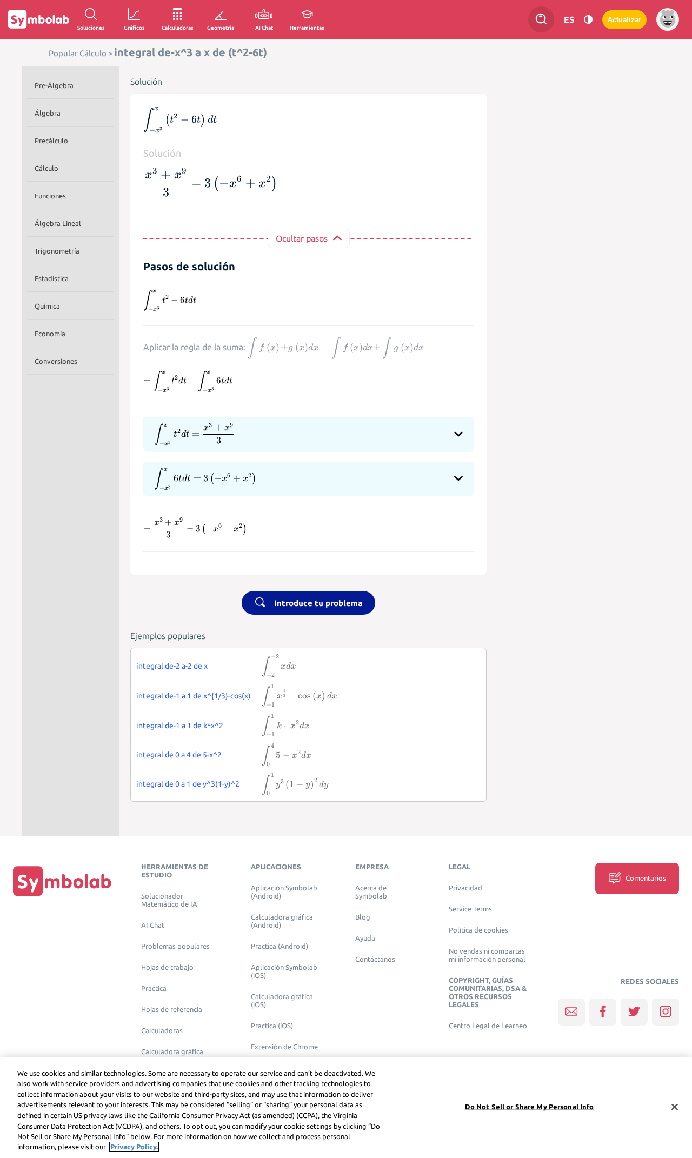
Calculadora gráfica (172, 1052)
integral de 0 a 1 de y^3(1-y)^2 (187, 784)
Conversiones (56, 361)
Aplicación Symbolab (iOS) (284, 971)
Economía (50, 333)
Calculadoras (162, 1031)
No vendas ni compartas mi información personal (487, 955)
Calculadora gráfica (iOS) (282, 1001)
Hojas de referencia (171, 1010)
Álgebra (48, 113)
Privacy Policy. (134, 1146)
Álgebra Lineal (58, 223)
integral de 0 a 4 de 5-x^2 (179, 754)
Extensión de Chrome (284, 1047)
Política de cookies (478, 930)
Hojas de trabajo (167, 967)
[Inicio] (62, 881)
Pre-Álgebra (54, 85)
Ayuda (365, 938)
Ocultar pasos (302, 238)
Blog (362, 917)
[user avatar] (667, 19)
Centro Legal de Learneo (488, 1026)
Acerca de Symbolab (371, 892)
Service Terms (470, 909)
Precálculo (51, 140)
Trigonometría (57, 251)
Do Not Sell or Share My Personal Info (529, 1106)
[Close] (675, 1107)
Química (47, 306)
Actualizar (624, 20)
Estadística (52, 278)
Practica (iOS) (272, 1026)
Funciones (50, 195)
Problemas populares (175, 946)
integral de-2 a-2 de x (172, 666)
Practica (154, 988)
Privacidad (465, 888)
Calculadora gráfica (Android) (282, 921)
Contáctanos (375, 959)
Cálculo (46, 168)
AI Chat (152, 925)
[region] (346, 1107)
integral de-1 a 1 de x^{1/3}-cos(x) (193, 696)
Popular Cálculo (78, 53)
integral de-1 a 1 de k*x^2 (179, 725)
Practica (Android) (279, 946)
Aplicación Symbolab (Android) (284, 892)
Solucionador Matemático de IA (169, 900)
